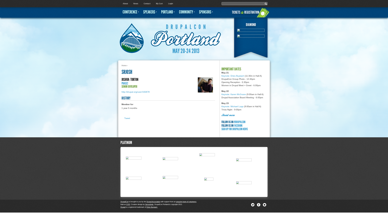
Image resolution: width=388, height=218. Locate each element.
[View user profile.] (205, 92)
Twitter (253, 205)
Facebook (259, 205)
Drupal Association (153, 202)
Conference (130, 12)
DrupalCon (124, 202)
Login (170, 4)
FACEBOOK (238, 125)
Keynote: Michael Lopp (232, 106)
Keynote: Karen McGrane (233, 94)
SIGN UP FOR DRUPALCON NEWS (234, 129)
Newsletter (264, 205)
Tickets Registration (245, 12)
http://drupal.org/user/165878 (136, 92)
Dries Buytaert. (152, 207)
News (135, 4)
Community (186, 12)
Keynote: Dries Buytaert (232, 76)
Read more (228, 115)
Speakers (149, 12)
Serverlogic (149, 204)
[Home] (131, 36)
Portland (167, 12)
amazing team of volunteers (186, 202)
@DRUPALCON (239, 122)
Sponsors (205, 12)
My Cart (159, 4)
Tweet (127, 118)
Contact (147, 4)
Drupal (122, 207)
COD (128, 204)
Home (124, 65)
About (125, 4)
